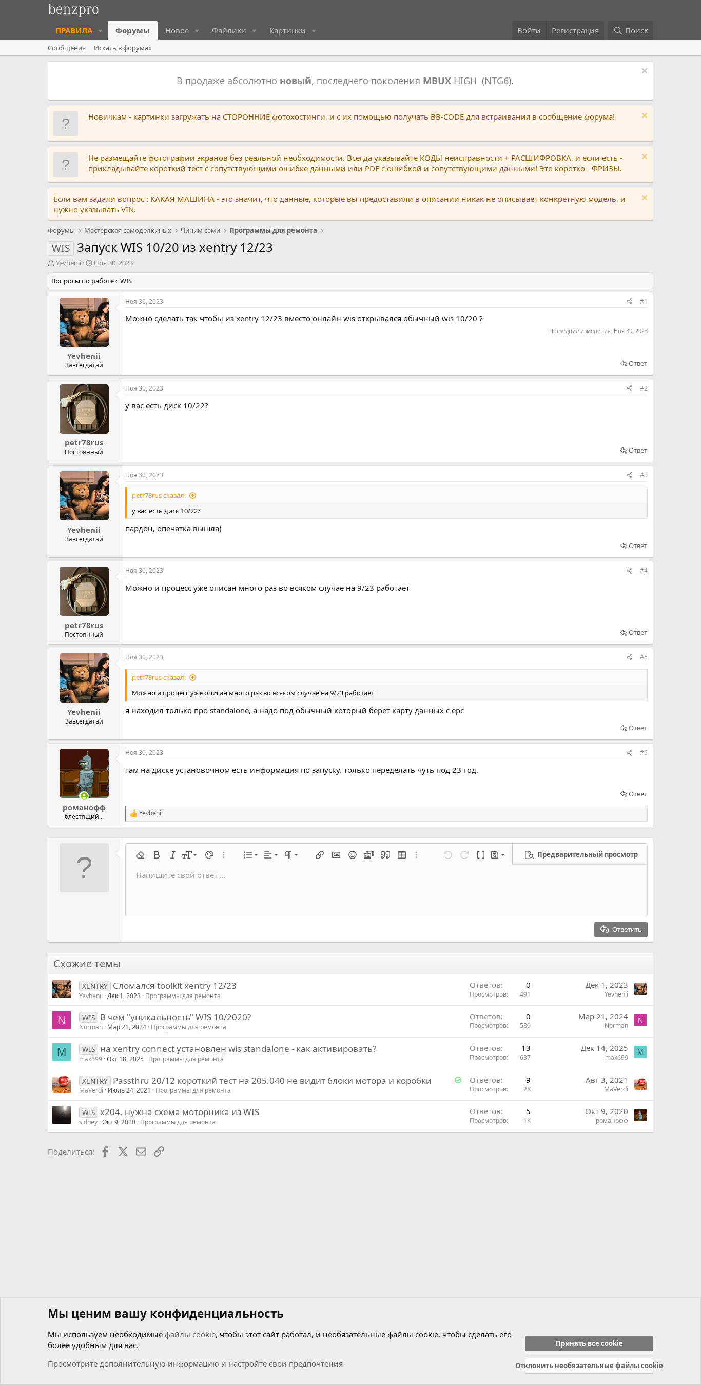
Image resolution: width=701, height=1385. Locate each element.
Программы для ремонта (183, 995)
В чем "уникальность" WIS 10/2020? (175, 1017)
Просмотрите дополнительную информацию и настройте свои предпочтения (195, 1363)
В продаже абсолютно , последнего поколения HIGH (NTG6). (346, 80)
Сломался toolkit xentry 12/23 (175, 985)
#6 (644, 752)
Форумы (132, 30)
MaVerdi (91, 1090)
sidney (88, 1122)
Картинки (287, 30)
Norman (91, 1027)
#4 (644, 570)
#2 (644, 388)
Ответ (638, 363)
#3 (644, 475)
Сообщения (67, 47)
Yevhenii (68, 262)
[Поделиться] (629, 302)
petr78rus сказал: (159, 495)
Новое (177, 30)
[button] (100, 30)
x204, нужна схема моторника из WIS (179, 1112)
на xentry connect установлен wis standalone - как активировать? (238, 1049)
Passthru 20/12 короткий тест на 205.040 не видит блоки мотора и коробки (272, 1080)
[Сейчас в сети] (84, 796)
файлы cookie (190, 1334)
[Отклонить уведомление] (643, 72)
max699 (90, 1059)
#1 (644, 301)
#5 (644, 657)
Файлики (229, 30)
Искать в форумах (123, 47)
